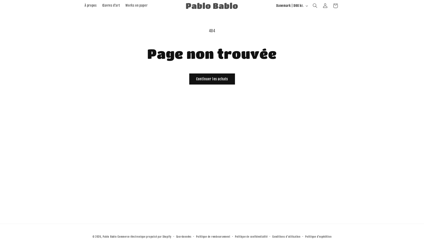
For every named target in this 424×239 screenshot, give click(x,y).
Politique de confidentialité (251, 236)
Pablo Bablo (110, 236)
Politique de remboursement (213, 236)
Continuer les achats (212, 79)
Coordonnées (183, 236)
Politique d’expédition (318, 236)
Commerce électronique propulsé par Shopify (144, 236)
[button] (315, 6)
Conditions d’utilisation (286, 236)
